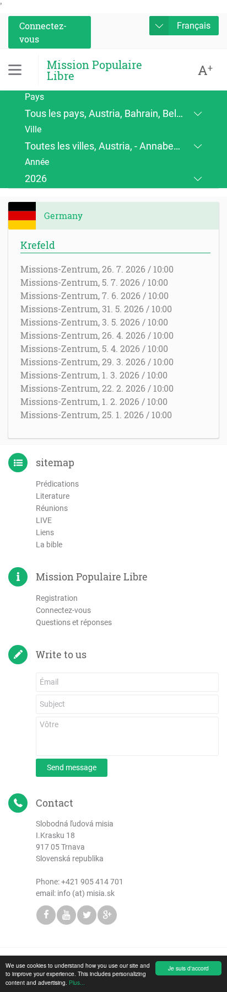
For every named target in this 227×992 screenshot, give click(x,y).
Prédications (57, 483)
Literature (52, 496)
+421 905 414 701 (92, 881)
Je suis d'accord (188, 968)
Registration (57, 598)
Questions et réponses (74, 622)
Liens (45, 532)
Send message (71, 767)
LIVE (44, 520)
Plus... (77, 982)
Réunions (52, 508)
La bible (49, 544)
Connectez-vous (43, 32)
